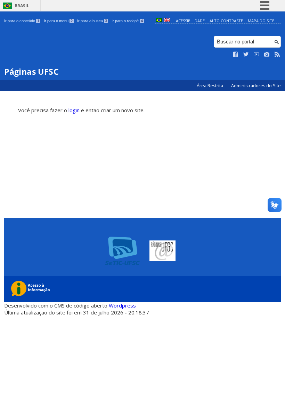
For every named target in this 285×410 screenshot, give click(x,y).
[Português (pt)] (159, 20)
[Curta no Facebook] (235, 54)
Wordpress (122, 305)
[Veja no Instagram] (267, 54)
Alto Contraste (226, 20)
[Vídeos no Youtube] (256, 54)
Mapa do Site (261, 20)
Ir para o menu (58, 21)
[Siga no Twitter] (246, 54)
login (74, 110)
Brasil (22, 6)
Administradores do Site (256, 86)
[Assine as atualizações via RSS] (277, 54)
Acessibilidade (190, 20)
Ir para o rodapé (127, 21)
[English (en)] (167, 20)
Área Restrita (210, 86)
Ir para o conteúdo (21, 21)
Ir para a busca (92, 21)
